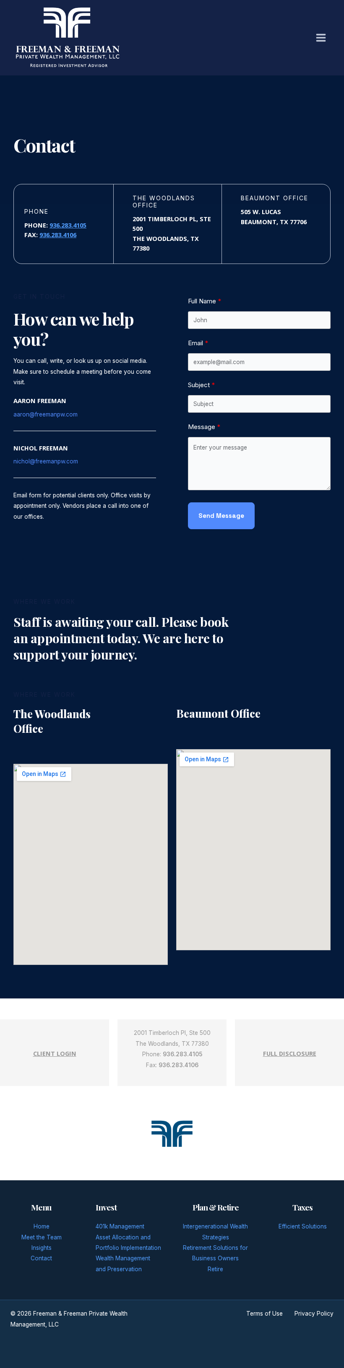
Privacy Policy (314, 1313)
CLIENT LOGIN (54, 1053)
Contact (41, 1258)
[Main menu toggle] (321, 38)
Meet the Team (41, 1237)
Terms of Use (264, 1313)
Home (42, 1226)
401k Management (120, 1226)
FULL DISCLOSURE (289, 1053)
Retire (215, 1269)
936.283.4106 (57, 234)
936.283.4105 (68, 225)
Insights (41, 1247)
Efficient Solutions (303, 1226)
